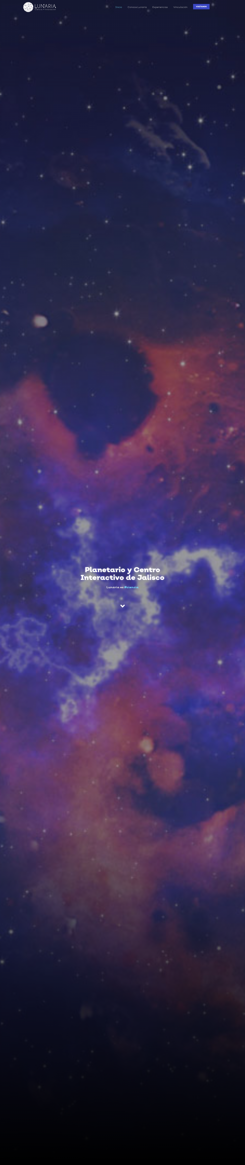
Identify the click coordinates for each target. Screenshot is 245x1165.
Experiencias (160, 7)
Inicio (118, 7)
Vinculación (180, 7)
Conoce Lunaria (137, 7)
